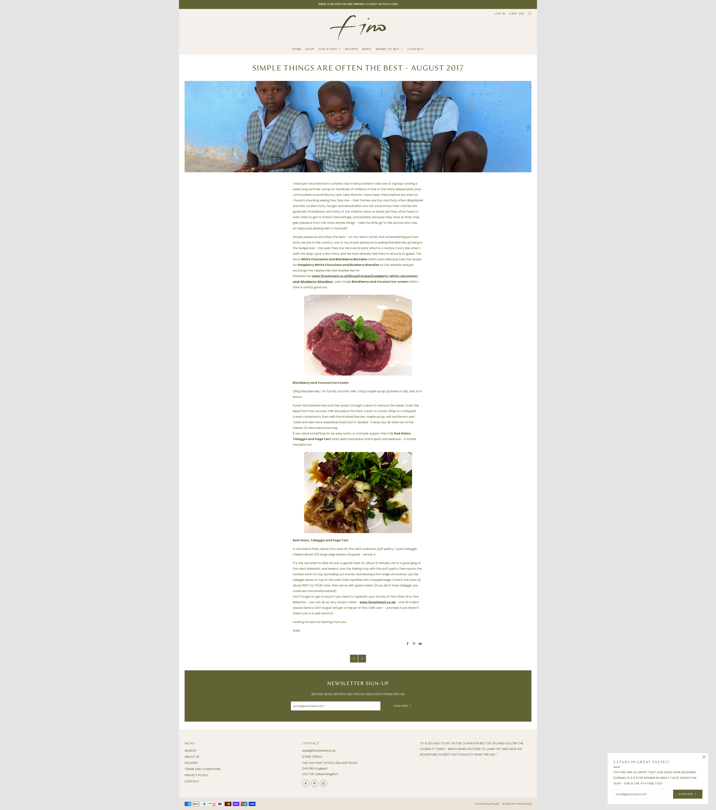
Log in (499, 13)
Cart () (516, 13)
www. (316, 276)
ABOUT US (192, 757)
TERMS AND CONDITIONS (203, 769)
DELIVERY (191, 763)
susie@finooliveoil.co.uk (319, 750)
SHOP (309, 49)
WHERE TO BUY (388, 49)
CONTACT (415, 49)
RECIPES (351, 49)
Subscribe (401, 706)
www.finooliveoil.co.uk (377, 602)
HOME (296, 49)
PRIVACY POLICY (196, 775)
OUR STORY (327, 49)
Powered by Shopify (487, 803)
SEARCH (190, 750)
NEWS (366, 49)
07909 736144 (312, 757)
